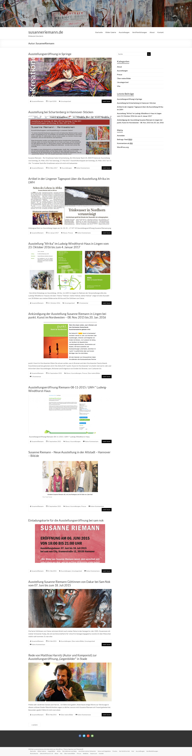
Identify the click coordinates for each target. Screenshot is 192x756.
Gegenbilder (51, 751)
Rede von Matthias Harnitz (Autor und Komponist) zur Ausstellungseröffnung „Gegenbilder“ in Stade (62, 657)
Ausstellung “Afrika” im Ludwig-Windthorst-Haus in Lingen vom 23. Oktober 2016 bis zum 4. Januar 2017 (68, 245)
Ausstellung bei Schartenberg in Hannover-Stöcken (60, 112)
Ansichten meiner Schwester (87, 751)
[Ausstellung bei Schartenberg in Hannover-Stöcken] (70, 117)
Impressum (93, 753)
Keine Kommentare (83, 168)
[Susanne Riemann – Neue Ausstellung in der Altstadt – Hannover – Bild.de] (70, 460)
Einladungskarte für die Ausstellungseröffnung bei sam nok (66, 520)
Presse (70, 233)
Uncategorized (66, 101)
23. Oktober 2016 (54, 303)
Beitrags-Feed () (124, 139)
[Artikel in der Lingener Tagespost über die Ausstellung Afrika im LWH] (70, 187)
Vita (118, 86)
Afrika (59, 751)
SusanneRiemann (38, 101)
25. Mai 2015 (52, 571)
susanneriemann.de (45, 32)
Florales (114, 751)
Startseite (99, 32)
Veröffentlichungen (139, 32)
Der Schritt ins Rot (124, 751)
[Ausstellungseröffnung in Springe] (70, 59)
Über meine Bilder (94, 373)
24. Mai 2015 (52, 641)
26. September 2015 (55, 373)
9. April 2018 (52, 101)
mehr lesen (106, 101)
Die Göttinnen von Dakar (69, 751)
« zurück (34, 725)
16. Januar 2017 (53, 233)
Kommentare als (125, 143)
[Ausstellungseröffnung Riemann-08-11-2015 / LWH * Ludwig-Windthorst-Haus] (70, 396)
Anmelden (121, 135)
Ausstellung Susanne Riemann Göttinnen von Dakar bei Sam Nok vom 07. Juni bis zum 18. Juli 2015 (69, 583)
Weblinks (85, 753)
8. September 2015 (54, 441)
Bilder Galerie (110, 32)
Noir (132, 751)
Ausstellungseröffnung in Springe (49, 54)
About (152, 32)
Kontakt (160, 32)
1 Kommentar (83, 303)
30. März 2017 (52, 168)
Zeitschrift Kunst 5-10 (46, 753)
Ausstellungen (124, 32)
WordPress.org (123, 147)
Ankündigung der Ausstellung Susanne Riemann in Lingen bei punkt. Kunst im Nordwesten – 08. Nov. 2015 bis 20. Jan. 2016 (67, 315)
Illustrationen (34, 753)
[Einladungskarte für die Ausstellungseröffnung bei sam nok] (70, 525)
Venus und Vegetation (104, 751)
